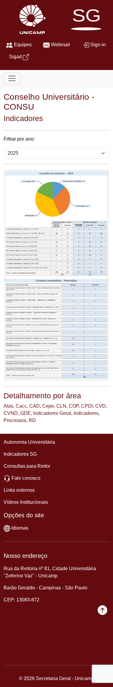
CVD (100, 406)
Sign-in (98, 44)
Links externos (19, 490)
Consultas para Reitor (27, 466)
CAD (34, 406)
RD (32, 420)
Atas (8, 406)
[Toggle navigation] (12, 78)
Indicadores (86, 413)
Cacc (21, 406)
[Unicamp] (31, 19)
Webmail (60, 44)
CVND (11, 413)
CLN (61, 406)
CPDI (87, 406)
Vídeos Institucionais (26, 502)
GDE (25, 413)
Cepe (48, 406)
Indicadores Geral (52, 413)
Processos (15, 420)
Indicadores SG (20, 454)
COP (74, 406)
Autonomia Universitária (29, 442)
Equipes (23, 44)
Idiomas (19, 527)
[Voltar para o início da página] (102, 610)
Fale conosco (25, 478)
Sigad (15, 56)
